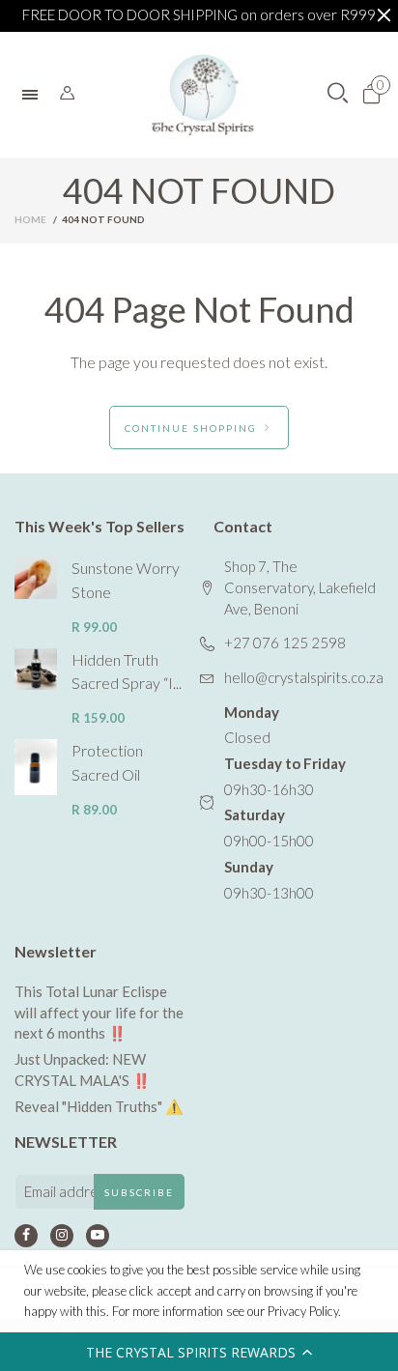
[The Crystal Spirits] (203, 95)
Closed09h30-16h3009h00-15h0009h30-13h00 (285, 802)
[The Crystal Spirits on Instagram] (61, 1235)
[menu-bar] (34, 94)
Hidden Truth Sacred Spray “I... (126, 671)
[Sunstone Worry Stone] (35, 578)
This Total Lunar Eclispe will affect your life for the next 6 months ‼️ (99, 1012)
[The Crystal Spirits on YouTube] (97, 1235)
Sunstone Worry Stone (125, 579)
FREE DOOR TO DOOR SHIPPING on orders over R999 (199, 14)
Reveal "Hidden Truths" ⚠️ (99, 1106)
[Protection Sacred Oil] (35, 767)
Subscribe (139, 1192)
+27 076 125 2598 (285, 642)
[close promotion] (383, 15)
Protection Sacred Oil (107, 762)
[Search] (67, 93)
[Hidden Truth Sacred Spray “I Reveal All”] (35, 669)
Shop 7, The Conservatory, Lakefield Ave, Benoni (300, 586)
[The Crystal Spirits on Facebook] (26, 1235)
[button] (199, 1351)
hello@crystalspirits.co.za (304, 677)
